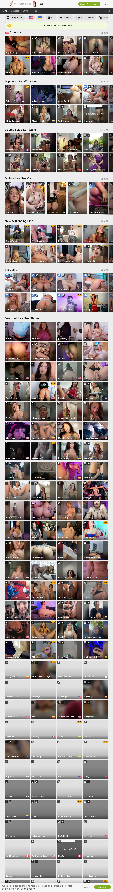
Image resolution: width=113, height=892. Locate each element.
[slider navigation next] (107, 55)
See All (104, 32)
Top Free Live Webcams (21, 81)
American (16, 32)
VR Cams (11, 269)
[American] (31, 17)
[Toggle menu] (4, 4)
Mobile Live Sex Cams (20, 178)
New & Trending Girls (19, 221)
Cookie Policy (28, 889)
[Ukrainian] (40, 17)
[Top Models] (42, 4)
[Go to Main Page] (23, 4)
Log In (105, 4)
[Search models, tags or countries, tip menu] (109, 11)
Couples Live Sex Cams (21, 130)
